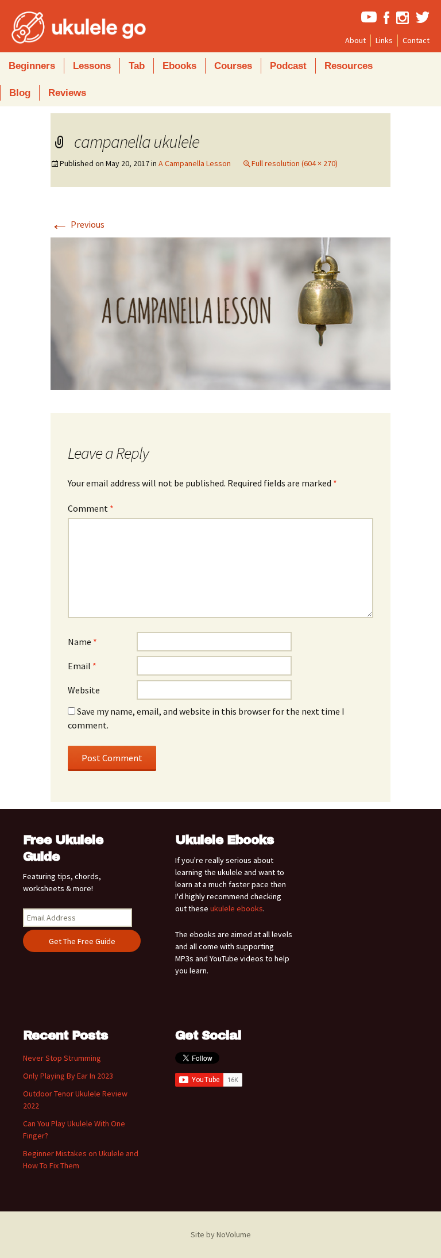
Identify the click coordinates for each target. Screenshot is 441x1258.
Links (384, 40)
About (355, 40)
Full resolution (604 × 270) (295, 163)
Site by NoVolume (221, 1234)
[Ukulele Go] (63, 27)
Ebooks (179, 65)
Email (82, 666)
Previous (78, 224)
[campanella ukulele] (220, 312)
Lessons (92, 65)
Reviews (67, 92)
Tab (137, 65)
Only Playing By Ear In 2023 (68, 1076)
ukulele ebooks (236, 908)
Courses (233, 65)
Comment (91, 508)
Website (84, 690)
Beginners (32, 65)
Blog (19, 92)
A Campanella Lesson (194, 163)
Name (82, 641)
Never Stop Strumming (62, 1058)
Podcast (288, 65)
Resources (348, 65)
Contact (416, 40)
